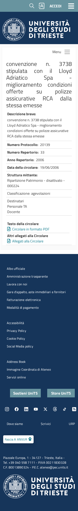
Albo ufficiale (16, 268)
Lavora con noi (17, 284)
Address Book (16, 361)
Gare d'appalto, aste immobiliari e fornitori (36, 292)
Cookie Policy (16, 338)
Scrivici (46, 423)
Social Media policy (20, 346)
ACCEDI (55, 6)
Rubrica (41, 6)
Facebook (16, 409)
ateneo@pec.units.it (54, 467)
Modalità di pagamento (23, 307)
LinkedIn (26, 409)
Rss (74, 409)
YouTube (36, 409)
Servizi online (16, 377)
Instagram (7, 409)
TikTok (64, 409)
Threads (55, 409)
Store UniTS (61, 393)
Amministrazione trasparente (27, 276)
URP (72, 423)
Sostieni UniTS (25, 393)
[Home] (36, 31)
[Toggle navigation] (71, 5)
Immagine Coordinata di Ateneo (29, 369)
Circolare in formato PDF (30, 229)
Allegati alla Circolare (27, 241)
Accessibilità (15, 322)
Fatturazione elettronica (24, 299)
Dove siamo (15, 423)
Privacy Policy (16, 330)
